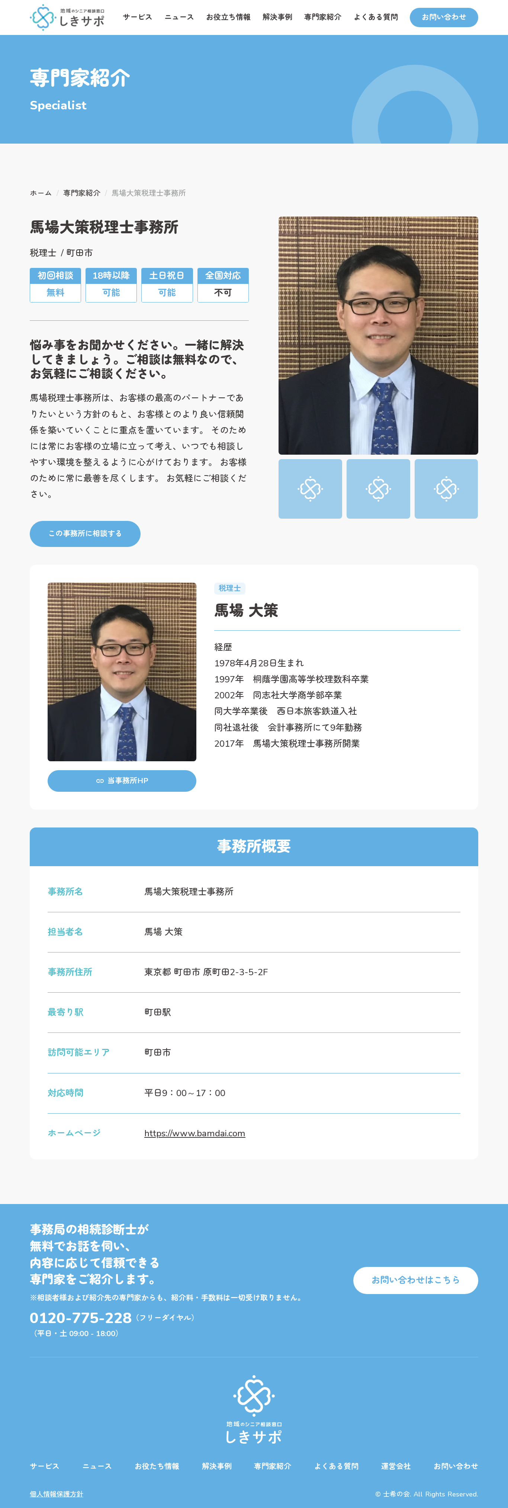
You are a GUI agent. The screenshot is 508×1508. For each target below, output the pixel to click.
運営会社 (396, 1466)
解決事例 (277, 17)
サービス (137, 17)
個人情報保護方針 (56, 1494)
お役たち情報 (157, 1466)
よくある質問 (375, 17)
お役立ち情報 (228, 17)
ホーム (41, 193)
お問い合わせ (456, 1466)
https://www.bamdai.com (194, 1133)
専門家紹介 (322, 17)
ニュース (179, 17)
